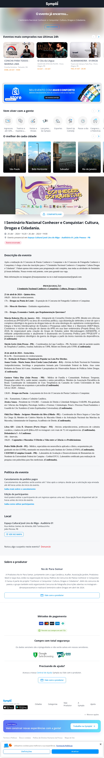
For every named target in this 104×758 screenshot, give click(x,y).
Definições (26, 751)
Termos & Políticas (64, 745)
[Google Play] (22, 707)
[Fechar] (101, 744)
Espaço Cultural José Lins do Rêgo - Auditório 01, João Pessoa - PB (59, 237)
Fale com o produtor (54, 595)
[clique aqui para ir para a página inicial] (52, 3)
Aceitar (75, 751)
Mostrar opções (93, 714)
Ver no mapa (15, 534)
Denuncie (46, 546)
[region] (52, 749)
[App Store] (8, 707)
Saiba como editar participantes (19, 504)
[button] (8, 745)
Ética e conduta (25, 738)
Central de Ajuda (44, 672)
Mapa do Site (70, 738)
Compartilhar (54, 214)
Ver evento (52, 27)
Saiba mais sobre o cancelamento (20, 489)
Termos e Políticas (10, 738)
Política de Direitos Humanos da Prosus (48, 738)
